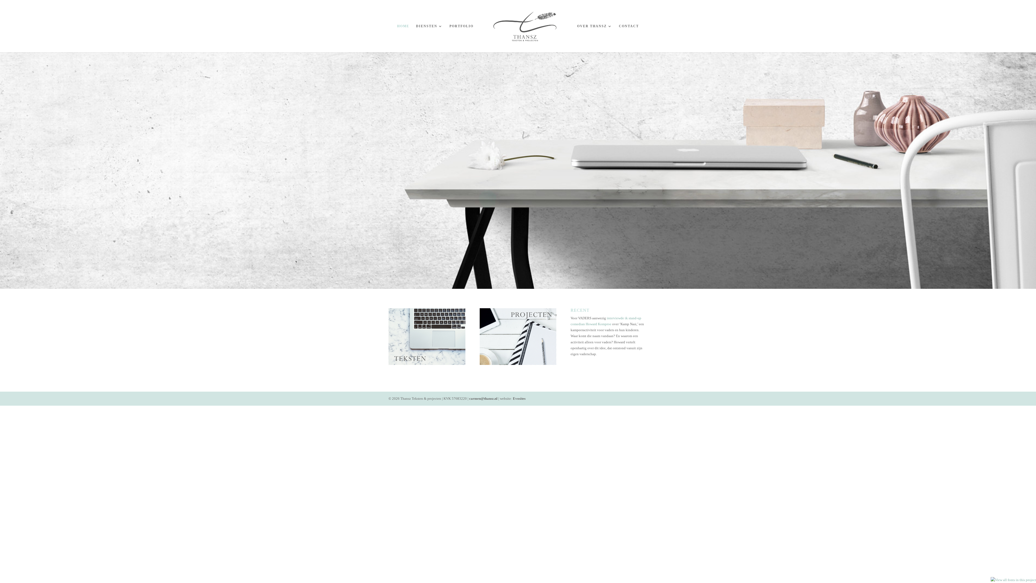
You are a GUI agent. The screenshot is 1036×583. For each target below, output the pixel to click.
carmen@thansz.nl (483, 398)
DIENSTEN (426, 26)
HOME (403, 26)
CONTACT (629, 26)
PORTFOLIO (461, 26)
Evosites (519, 398)
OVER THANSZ (592, 26)
